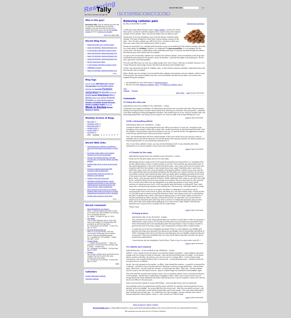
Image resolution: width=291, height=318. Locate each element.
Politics (103, 98)
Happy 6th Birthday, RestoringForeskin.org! (102, 59)
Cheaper (90, 252)
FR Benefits (104, 92)
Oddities (94, 97)
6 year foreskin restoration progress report (101, 65)
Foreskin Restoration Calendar (95, 276)
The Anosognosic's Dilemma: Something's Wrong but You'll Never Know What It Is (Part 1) (102, 148)
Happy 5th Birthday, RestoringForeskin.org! (102, 70)
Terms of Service (139, 305)
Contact (155, 305)
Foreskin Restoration (134, 14)
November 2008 (92, 126)
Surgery (88, 104)
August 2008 (91, 130)
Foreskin (98, 89)
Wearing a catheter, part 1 (149, 85)
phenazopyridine (161, 82)
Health (88, 95)
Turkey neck (109, 104)
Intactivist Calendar (92, 279)
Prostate (135, 91)
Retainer (88, 102)
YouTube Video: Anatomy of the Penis (99, 196)
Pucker (95, 100)
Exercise (88, 89)
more (117, 264)
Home (121, 14)
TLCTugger (94, 248)
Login (188, 93)
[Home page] (99, 13)
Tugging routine (98, 104)
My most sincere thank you (96, 230)
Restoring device (107, 100)
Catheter (126, 91)
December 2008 (92, 124)
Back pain (88, 83)
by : (88, 216)
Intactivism (149, 14)
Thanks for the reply (142, 152)
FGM (93, 89)
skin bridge (91, 218)
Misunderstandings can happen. (98, 209)
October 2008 (92, 128)
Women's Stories (92, 110)
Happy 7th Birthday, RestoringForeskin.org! (102, 56)
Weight (110, 107)
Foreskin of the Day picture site (98, 178)
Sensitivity (97, 102)
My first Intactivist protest (96, 62)
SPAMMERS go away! (94, 68)
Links (159, 14)
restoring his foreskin (105, 32)
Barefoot (93, 83)
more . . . (116, 73)
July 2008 (90, 132)
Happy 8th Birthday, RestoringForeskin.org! (102, 53)
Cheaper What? (92, 241)
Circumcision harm (104, 86)
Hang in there (141, 213)
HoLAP (94, 95)
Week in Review (95, 107)
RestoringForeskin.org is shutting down (100, 45)
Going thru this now (136, 102)
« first (89, 135)
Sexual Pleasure (108, 102)
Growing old (113, 92)
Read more (107, 35)
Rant (99, 100)
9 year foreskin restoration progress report (101, 50)
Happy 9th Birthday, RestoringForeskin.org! (102, 48)
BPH (98, 84)
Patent (99, 97)
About (166, 14)
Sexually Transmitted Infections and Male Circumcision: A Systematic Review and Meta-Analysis (102, 159)
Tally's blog (180, 93)
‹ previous (95, 135)
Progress (111, 98)
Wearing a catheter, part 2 (172, 85)
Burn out (103, 84)
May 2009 (90, 122)
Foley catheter (160, 30)
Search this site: (176, 8)
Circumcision (90, 86)
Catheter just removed (140, 247)
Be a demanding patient (140, 121)
